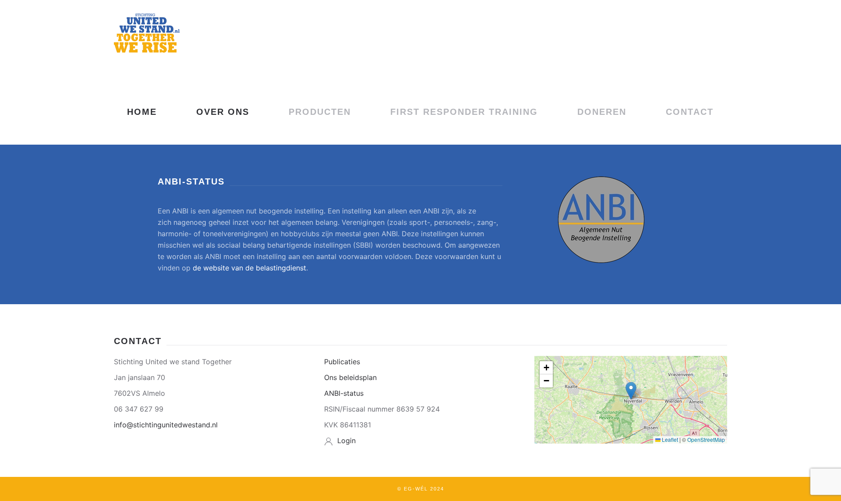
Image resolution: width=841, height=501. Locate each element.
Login (346, 440)
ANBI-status (344, 393)
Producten (320, 112)
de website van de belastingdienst (249, 267)
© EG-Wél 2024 (420, 488)
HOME (142, 112)
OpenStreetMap (706, 439)
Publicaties (342, 361)
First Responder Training (464, 112)
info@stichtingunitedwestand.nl (166, 424)
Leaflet (669, 439)
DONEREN (601, 112)
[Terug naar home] (147, 33)
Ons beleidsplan (350, 377)
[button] (630, 391)
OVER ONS (222, 112)
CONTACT (690, 112)
